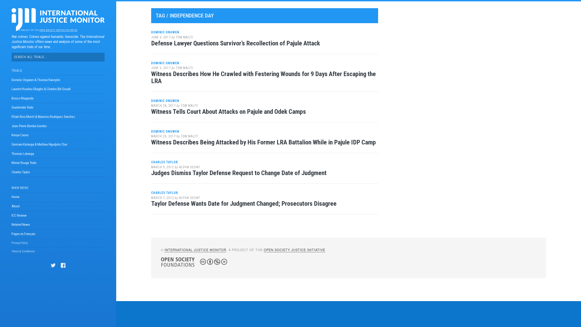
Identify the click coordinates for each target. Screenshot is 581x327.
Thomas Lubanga (23, 154)
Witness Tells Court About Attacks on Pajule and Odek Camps (228, 111)
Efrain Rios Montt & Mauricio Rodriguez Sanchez (43, 117)
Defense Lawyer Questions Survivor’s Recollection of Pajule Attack (235, 43)
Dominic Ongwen (165, 32)
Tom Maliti (184, 37)
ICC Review (19, 215)
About (16, 206)
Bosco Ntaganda (23, 98)
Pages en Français (23, 234)
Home (16, 197)
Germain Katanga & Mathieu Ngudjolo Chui (39, 144)
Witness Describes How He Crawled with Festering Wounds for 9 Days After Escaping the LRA (263, 77)
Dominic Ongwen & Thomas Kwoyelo (36, 80)
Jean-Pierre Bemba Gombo (29, 126)
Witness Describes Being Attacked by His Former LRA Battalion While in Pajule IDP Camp (263, 142)
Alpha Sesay (189, 167)
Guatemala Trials (22, 107)
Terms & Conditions (23, 251)
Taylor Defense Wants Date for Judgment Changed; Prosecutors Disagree (244, 203)
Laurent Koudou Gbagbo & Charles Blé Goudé (41, 89)
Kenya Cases (20, 135)
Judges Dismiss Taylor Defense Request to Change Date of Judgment (239, 173)
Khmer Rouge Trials (24, 163)
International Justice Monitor (195, 250)
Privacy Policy (20, 243)
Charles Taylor (21, 172)
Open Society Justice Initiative (58, 30)
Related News (21, 225)
